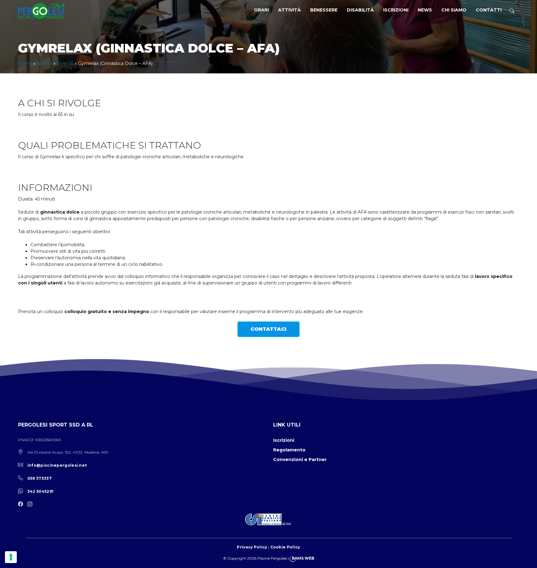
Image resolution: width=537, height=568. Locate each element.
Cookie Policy (285, 547)
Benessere (323, 10)
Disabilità (360, 10)
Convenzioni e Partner (300, 459)
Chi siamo (453, 10)
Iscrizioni (395, 10)
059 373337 (39, 478)
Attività (289, 10)
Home (25, 63)
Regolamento (289, 450)
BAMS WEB (303, 558)
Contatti (489, 10)
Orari (261, 10)
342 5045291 (40, 491)
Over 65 (65, 63)
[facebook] (22, 504)
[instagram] (31, 504)
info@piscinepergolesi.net (57, 465)
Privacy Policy (252, 547)
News (425, 10)
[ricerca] (512, 11)
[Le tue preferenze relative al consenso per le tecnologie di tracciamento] (11, 557)
